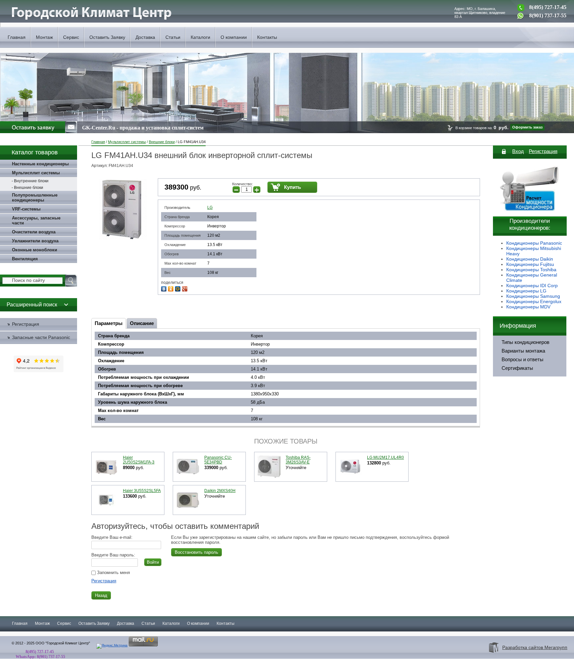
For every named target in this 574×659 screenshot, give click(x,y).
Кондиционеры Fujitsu (530, 264)
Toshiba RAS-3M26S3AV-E (298, 459)
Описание (142, 323)
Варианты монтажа (523, 351)
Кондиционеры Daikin (529, 259)
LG (210, 207)
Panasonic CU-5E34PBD (218, 459)
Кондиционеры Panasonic (534, 243)
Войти (153, 562)
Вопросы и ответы (522, 359)
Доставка (145, 37)
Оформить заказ (527, 127)
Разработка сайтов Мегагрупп (534, 647)
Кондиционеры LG (526, 290)
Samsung (550, 296)
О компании (234, 37)
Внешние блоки (162, 142)
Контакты (267, 37)
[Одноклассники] (171, 288)
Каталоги (200, 37)
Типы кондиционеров (525, 342)
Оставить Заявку (107, 37)
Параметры (109, 323)
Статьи (172, 37)
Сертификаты (517, 368)
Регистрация (103, 580)
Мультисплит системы (127, 142)
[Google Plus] (185, 288)
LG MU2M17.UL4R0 (385, 457)
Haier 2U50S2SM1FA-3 (138, 459)
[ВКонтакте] (164, 288)
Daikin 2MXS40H (220, 490)
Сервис (71, 37)
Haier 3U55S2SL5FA (142, 490)
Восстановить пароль (196, 552)
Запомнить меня (113, 572)
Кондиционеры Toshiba (531, 269)
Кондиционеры (523, 296)
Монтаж (44, 37)
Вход (518, 151)
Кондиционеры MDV (528, 306)
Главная (17, 37)
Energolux (550, 301)
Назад (101, 595)
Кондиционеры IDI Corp (532, 285)
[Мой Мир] (178, 288)
